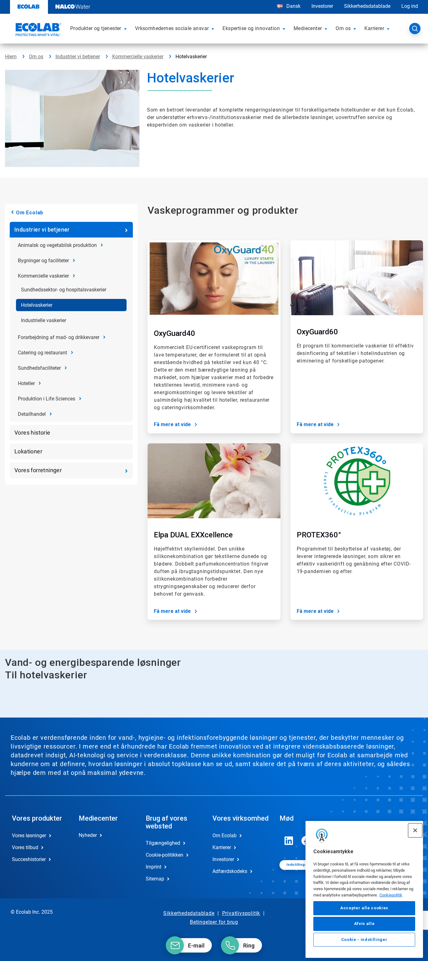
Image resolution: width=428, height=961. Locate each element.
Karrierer (221, 847)
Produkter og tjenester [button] (95, 28)
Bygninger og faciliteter (43, 261)
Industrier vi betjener (77, 57)
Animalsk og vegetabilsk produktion (57, 245)
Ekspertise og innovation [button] (251, 28)
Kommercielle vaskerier (137, 57)
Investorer (322, 6)
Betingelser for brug (214, 922)
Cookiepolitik (390, 894)
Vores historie (32, 432)
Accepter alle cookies (364, 908)
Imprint (153, 867)
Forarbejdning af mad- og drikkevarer (58, 337)
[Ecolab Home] (37, 30)
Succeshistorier (29, 859)
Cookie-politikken (164, 855)
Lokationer (28, 451)
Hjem (11, 57)
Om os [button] (343, 28)
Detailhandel (32, 414)
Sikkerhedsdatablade (367, 6)
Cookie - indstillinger (364, 939)
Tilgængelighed (163, 843)
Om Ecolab (29, 213)
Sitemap (155, 879)
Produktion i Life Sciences (46, 399)
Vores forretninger (38, 470)
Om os (36, 57)
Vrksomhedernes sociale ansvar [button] (172, 28)
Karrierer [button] (374, 28)
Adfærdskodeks (229, 871)
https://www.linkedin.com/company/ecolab (289, 840)
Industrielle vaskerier (43, 320)
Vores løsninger (29, 835)
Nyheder (88, 835)
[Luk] (415, 830)
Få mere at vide (172, 424)
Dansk (293, 6)
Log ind (409, 6)
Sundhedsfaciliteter (39, 368)
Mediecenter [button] (308, 28)
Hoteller (26, 383)
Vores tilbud (25, 847)
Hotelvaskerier (36, 305)
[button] (126, 28)
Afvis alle (364, 923)
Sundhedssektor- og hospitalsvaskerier (63, 290)
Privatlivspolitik (241, 913)
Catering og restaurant (42, 353)
